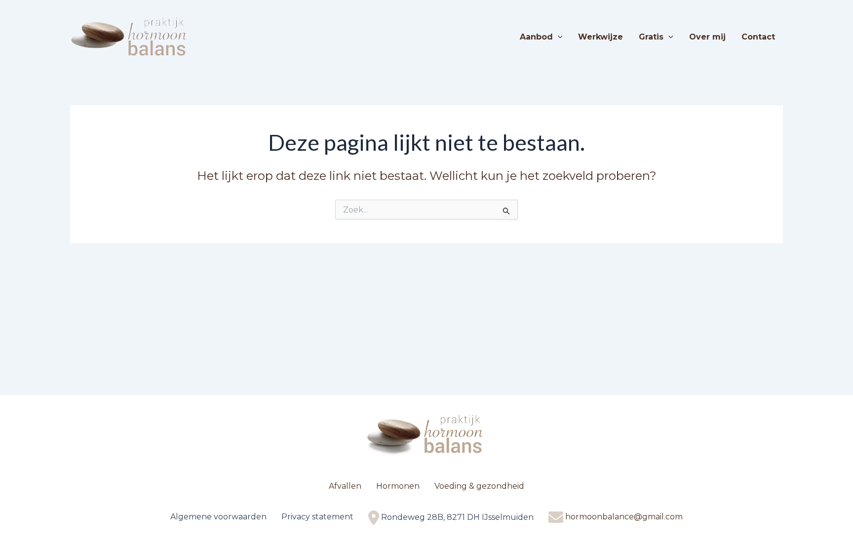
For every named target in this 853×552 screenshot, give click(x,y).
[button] (558, 37)
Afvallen (345, 486)
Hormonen (398, 486)
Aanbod (536, 37)
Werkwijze (600, 37)
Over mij (707, 37)
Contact (758, 37)
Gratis (651, 37)
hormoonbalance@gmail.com (624, 516)
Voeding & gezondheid (479, 486)
